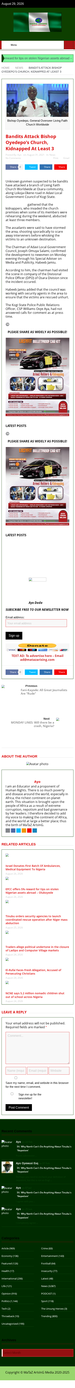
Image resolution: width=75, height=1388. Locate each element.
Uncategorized (10, 1323)
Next (46, 718)
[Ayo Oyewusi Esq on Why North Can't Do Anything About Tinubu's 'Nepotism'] (7, 1167)
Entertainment (49, 1256)
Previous (31, 685)
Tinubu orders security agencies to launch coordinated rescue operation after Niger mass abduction (37, 919)
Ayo (19, 154)
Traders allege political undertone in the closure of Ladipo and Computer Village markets (37, 948)
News (52, 154)
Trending (46, 1316)
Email (66, 158)
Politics (6, 1301)
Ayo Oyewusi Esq (27, 1163)
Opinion (6, 1293)
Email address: (15, 617)
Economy (7, 1256)
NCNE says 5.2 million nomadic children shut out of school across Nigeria (35, 995)
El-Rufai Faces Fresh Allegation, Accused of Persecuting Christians (33, 971)
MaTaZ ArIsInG (16, 173)
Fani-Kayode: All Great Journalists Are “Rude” (44, 691)
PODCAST (46, 1293)
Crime (44, 1248)
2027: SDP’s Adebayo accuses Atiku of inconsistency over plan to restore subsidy (36, 569)
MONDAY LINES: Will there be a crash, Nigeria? (32, 724)
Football (46, 1263)
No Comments (13, 158)
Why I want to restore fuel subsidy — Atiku (36, 575)
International (9, 1278)
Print (55, 158)
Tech (4, 1308)
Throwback (8, 1316)
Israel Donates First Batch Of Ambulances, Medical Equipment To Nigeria (36, 545)
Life (4, 1286)
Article (5, 1248)
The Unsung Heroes (52, 1308)
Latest (44, 1278)
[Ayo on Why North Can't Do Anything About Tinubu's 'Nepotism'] (7, 1143)
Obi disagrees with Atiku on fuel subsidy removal (34, 561)
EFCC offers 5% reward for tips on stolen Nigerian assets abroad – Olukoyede (35, 553)
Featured (7, 1263)
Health (5, 1271)
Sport (44, 1301)
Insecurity (46, 1271)
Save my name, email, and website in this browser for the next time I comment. (37, 1084)
